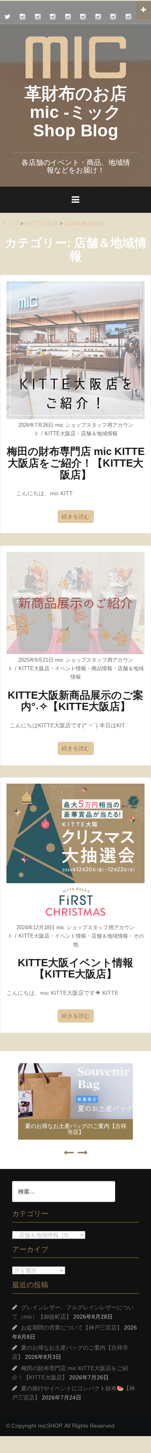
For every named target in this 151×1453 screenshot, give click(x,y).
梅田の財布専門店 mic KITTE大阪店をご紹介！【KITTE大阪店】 (76, 462)
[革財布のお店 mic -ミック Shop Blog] (75, 57)
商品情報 (101, 668)
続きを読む (76, 516)
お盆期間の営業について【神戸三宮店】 (71, 1327)
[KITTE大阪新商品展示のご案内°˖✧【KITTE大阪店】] (75, 602)
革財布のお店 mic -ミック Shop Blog (76, 112)
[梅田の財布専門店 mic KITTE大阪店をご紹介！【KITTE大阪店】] (75, 349)
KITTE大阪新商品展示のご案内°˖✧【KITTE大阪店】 (75, 701)
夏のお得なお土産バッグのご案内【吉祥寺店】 (75, 1129)
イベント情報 (70, 668)
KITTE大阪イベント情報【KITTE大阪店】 (75, 968)
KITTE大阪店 (60, 433)
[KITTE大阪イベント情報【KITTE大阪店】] (75, 852)
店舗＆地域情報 (99, 433)
